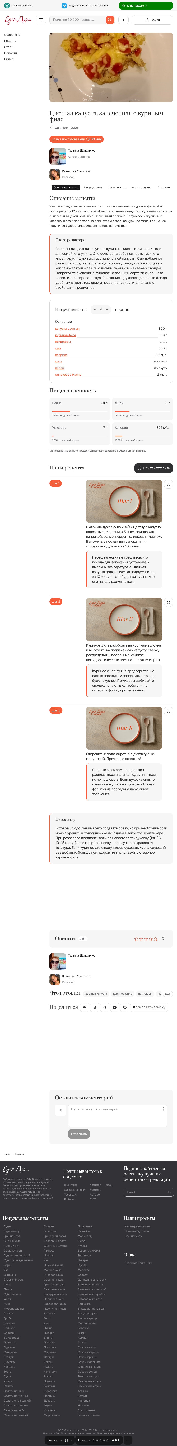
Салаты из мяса (14, 1391)
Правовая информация (109, 1433)
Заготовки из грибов (92, 1294)
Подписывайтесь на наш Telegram (88, 5)
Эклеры (83, 1260)
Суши (7, 1376)
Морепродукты (14, 1308)
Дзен (109, 1185)
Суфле (82, 1265)
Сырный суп (12, 1241)
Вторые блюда (13, 1279)
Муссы (82, 1246)
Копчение (84, 1304)
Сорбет (82, 1275)
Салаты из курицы (16, 1396)
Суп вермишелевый (17, 1255)
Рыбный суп (12, 1246)
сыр (58, 348)
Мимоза (49, 1250)
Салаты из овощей (16, 1415)
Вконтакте (70, 1185)
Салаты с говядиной (17, 1400)
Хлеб (47, 1323)
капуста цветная (67, 329)
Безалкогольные (89, 1415)
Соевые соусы (87, 1371)
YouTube (95, 1185)
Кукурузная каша (55, 1294)
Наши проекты (139, 1218)
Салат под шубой (55, 1246)
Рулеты (48, 1367)
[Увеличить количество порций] (107, 310)
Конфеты (50, 1410)
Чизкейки (84, 1231)
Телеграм (70, 1194)
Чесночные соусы (89, 1386)
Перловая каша (54, 1299)
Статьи (9, 47)
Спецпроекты (133, 1236)
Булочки (49, 1386)
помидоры (63, 342)
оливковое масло (68, 374)
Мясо (7, 1284)
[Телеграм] (104, 1008)
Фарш (8, 1299)
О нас (130, 1255)
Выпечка (49, 1313)
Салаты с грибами (16, 1405)
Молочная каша (54, 1289)
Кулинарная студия (138, 1226)
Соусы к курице (88, 1352)
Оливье (49, 1226)
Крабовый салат (55, 1241)
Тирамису (84, 1255)
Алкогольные (86, 1410)
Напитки (83, 1405)
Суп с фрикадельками (18, 1260)
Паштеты (10, 1342)
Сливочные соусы (90, 1367)
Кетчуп (82, 1396)
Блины (48, 1338)
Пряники (50, 1396)
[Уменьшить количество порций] (94, 310)
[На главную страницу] (18, 20)
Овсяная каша (53, 1279)
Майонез (84, 1400)
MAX (93, 1199)
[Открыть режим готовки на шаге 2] (168, 602)
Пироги (49, 1333)
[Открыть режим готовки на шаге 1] (168, 484)
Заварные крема (89, 1250)
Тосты (8, 1371)
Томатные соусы (89, 1376)
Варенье (83, 1328)
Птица (8, 1289)
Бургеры (9, 1347)
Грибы (8, 1318)
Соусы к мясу (87, 1347)
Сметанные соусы (89, 1381)
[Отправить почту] (170, 1192)
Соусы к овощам (89, 1362)
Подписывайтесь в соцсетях (82, 1174)
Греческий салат (55, 1236)
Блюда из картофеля (91, 1308)
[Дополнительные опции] (128, 1440)
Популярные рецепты (25, 1218)
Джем (81, 1333)
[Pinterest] (124, 1008)
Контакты (129, 1433)
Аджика (83, 1391)
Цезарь (49, 1255)
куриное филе (65, 335)
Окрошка (10, 1275)
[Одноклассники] (94, 1008)
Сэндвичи (10, 1352)
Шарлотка (50, 1391)
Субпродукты (12, 1294)
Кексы (48, 1362)
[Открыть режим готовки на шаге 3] (168, 711)
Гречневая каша (54, 1284)
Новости (10, 53)
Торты (48, 1405)
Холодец (9, 1367)
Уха (6, 1270)
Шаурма (9, 1362)
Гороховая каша (55, 1304)
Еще (168, 994)
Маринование (87, 1323)
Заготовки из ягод (90, 1299)
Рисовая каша (53, 1275)
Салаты (8, 1386)
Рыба (7, 1304)
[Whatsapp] (114, 1008)
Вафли (48, 1376)
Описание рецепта (66, 187)
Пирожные (85, 1226)
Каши (47, 1260)
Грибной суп (12, 1236)
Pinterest (70, 1199)
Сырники (50, 1352)
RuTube (95, 1194)
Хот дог (8, 1357)
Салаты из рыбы (14, 1410)
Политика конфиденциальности (78, 1433)
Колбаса (9, 1328)
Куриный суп (12, 1231)
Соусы (82, 1342)
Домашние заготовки (92, 1279)
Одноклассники (74, 1190)
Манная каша (53, 1270)
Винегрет (50, 1231)
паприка (61, 355)
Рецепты (10, 41)
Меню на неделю (133, 5)
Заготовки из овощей (92, 1289)
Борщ (7, 1265)
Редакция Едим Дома (139, 1263)
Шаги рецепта (117, 187)
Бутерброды (12, 1338)
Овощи (8, 1313)
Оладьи (49, 1357)
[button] (71, 1440)
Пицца (48, 1328)
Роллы (8, 1381)
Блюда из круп (87, 1313)
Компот (83, 1338)
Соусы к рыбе (87, 1357)
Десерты (49, 1400)
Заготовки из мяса (90, 1284)
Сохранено (12, 35)
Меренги (84, 1270)
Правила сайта (51, 1433)
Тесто (47, 1318)
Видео (9, 59)
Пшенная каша (53, 1265)
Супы (7, 1226)
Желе (81, 1241)
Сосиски (9, 1333)
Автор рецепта (142, 187)
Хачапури (50, 1371)
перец (59, 368)
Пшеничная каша (55, 1308)
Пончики (49, 1381)
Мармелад (85, 1236)
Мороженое (52, 1415)
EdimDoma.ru (34, 1179)
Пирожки (50, 1347)
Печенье (49, 1342)
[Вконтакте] (84, 1008)
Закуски (9, 1323)
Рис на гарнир (87, 1318)
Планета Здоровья (22, 5)
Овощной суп (13, 1250)
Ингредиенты (93, 187)
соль (58, 361)
